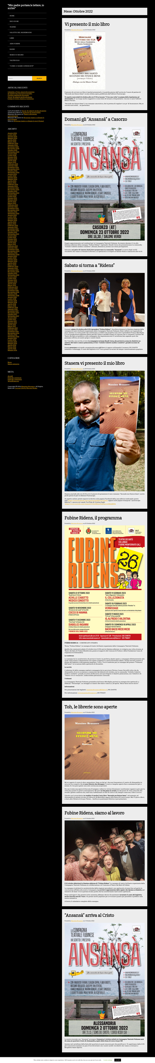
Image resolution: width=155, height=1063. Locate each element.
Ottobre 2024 (12, 171)
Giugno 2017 (12, 321)
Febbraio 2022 (13, 225)
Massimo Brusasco (77, 30)
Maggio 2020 (12, 261)
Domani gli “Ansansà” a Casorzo (96, 119)
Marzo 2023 (12, 203)
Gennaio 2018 (13, 309)
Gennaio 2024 (13, 186)
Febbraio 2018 (13, 307)
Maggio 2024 (12, 179)
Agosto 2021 (12, 236)
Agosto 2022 (12, 215)
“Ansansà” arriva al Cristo (89, 915)
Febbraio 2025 (13, 164)
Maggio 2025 (12, 159)
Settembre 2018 (13, 295)
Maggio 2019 (12, 282)
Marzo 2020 (12, 265)
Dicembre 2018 (13, 290)
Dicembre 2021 (13, 229)
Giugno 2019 (12, 280)
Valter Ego (14, 60)
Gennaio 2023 (13, 206)
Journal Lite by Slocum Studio (26, 388)
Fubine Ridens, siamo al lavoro (94, 813)
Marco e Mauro (17, 55)
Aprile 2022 (12, 222)
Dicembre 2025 (13, 147)
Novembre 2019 (13, 271)
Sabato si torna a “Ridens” (90, 265)
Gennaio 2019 (13, 289)
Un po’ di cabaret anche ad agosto (20, 97)
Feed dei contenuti (14, 378)
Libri (12, 38)
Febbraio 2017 (13, 328)
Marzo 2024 (12, 183)
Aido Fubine (15, 44)
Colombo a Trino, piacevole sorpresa (21, 92)
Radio (12, 49)
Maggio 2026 (12, 138)
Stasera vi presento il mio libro (95, 363)
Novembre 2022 (13, 210)
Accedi (10, 376)
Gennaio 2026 (13, 145)
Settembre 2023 (13, 193)
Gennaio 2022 (13, 227)
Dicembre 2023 (13, 188)
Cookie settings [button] (108, 1060)
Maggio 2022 (12, 220)
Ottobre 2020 (12, 253)
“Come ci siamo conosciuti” (22, 66)
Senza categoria (13, 364)
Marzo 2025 (12, 162)
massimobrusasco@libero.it (96, 690)
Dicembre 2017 (13, 311)
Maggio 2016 (12, 343)
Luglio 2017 (12, 319)
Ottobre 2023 (12, 191)
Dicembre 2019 (13, 270)
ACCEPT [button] (117, 1060)
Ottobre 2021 (12, 232)
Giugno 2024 (12, 177)
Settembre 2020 (13, 254)
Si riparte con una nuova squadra (20, 93)
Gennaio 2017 (12, 330)
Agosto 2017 (12, 318)
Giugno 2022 (12, 218)
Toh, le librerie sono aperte (91, 706)
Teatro (13, 27)
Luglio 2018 (12, 299)
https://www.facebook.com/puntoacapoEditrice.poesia (88, 500)
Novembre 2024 (13, 169)
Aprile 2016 (12, 345)
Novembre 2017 (13, 312)
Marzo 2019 (12, 285)
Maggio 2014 (12, 350)
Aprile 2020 (12, 263)
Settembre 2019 (13, 275)
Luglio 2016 (12, 340)
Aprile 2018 (12, 304)
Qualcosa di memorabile (32, 112)
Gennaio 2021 (12, 248)
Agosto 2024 (12, 174)
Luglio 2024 (12, 176)
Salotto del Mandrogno (21, 32)
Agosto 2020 (12, 256)
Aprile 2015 (12, 348)
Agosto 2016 (12, 338)
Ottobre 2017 (12, 314)
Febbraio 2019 (13, 287)
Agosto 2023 (12, 195)
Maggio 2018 (12, 302)
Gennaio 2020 (13, 268)
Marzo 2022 (12, 224)
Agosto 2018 (12, 297)
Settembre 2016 (13, 336)
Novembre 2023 (13, 189)
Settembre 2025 (13, 152)
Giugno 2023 (12, 198)
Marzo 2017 (12, 326)
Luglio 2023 (12, 196)
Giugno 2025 (12, 157)
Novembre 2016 (13, 333)
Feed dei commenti (15, 379)
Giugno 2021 (12, 239)
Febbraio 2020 (13, 266)
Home (12, 16)
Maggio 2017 (12, 323)
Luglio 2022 (12, 217)
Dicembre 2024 (13, 167)
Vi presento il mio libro (87, 24)
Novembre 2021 (13, 230)
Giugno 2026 (12, 136)
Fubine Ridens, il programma (93, 518)
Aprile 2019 (12, 283)
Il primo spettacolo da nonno (18, 95)
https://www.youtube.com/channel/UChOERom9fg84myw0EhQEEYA (90, 504)
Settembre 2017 (13, 316)
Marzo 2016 (12, 347)
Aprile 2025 (12, 160)
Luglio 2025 (12, 155)
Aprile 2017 (12, 324)
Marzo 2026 (12, 142)
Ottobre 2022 (12, 212)
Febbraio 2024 (13, 184)
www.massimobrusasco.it (87, 693)
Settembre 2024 (13, 172)
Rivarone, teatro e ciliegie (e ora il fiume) (29, 121)
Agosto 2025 (12, 153)
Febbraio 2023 (13, 205)
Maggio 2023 (12, 200)
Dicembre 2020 (13, 249)
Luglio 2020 (12, 258)
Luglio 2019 (12, 278)
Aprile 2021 (12, 242)
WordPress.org (13, 381)
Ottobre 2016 (12, 335)
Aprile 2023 (12, 201)
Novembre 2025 (13, 148)
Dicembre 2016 (13, 331)
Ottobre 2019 (12, 273)
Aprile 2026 (12, 140)
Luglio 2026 (12, 135)
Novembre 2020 (13, 251)
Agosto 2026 (12, 133)
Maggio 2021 (12, 241)
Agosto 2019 (12, 277)
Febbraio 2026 (13, 143)
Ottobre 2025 (12, 150)
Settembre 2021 (13, 234)
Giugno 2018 (12, 301)
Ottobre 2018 (12, 294)
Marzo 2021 (12, 244)
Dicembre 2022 (13, 208)
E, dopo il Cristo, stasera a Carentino (21, 99)
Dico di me (14, 21)
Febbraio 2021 (13, 246)
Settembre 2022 (13, 213)
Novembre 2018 (13, 292)
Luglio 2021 (12, 237)
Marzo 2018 (12, 306)
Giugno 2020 (12, 259)
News (10, 362)
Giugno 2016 (12, 342)
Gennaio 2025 (13, 165)
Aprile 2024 (12, 181)
